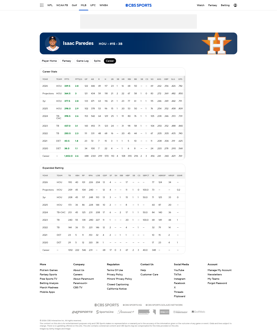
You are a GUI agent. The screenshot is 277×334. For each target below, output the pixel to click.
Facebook (179, 283)
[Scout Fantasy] (180, 311)
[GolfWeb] (198, 311)
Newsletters (215, 274)
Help (143, 270)
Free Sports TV (48, 278)
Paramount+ (80, 283)
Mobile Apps (47, 292)
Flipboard (179, 296)
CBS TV (77, 287)
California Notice (117, 288)
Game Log (82, 61)
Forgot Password (217, 283)
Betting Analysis (49, 283)
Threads (178, 292)
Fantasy (66, 61)
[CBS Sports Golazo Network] (164, 304)
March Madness (49, 287)
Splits (97, 61)
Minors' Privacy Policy (119, 278)
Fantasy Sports (48, 274)
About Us (78, 270)
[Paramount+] (126, 311)
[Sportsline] (105, 311)
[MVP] (164, 310)
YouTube (179, 270)
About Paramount (83, 278)
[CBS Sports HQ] (132, 304)
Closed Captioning (118, 284)
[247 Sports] (82, 311)
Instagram (179, 278)
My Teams (213, 278)
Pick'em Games (49, 270)
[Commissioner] (147, 310)
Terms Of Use (115, 270)
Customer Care (149, 274)
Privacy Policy (115, 274)
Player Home (49, 61)
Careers (77, 274)
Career (110, 61)
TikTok (177, 274)
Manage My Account (219, 270)
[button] (42, 5)
